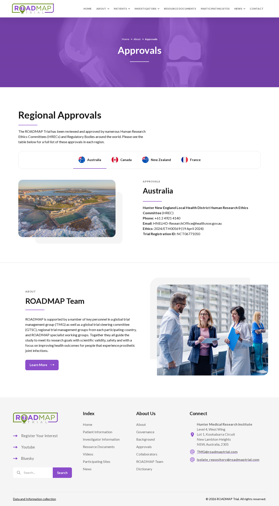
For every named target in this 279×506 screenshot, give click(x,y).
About (137, 39)
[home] (38, 8)
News (87, 469)
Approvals (144, 447)
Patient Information (97, 432)
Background (145, 439)
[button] (102, 8)
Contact (257, 8)
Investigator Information (101, 439)
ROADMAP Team (149, 461)
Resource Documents (180, 8)
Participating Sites (96, 461)
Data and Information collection (34, 499)
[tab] (89, 160)
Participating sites (215, 8)
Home (87, 8)
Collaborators (146, 454)
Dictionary (144, 469)
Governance (145, 432)
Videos (88, 454)
